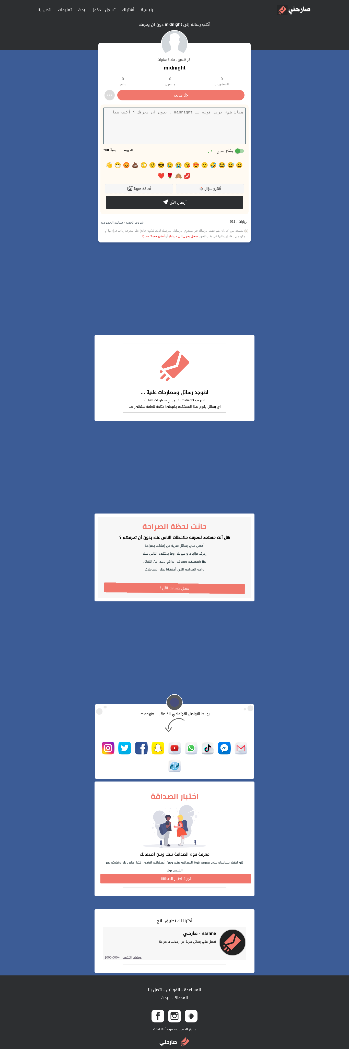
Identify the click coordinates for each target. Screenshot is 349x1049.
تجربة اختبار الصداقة (176, 878)
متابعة (178, 95)
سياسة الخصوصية (111, 222)
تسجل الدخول (103, 10)
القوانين (172, 990)
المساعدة (192, 990)
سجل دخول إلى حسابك (183, 236)
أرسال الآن (177, 202)
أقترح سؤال (210, 188)
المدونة (180, 998)
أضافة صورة (142, 188)
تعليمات (65, 10)
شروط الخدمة (134, 222)
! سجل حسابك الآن (174, 588)
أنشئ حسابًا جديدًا (153, 236)
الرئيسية (148, 10)
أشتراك (128, 10)
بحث (81, 10)
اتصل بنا (45, 10)
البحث (166, 998)
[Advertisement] (174, 288)
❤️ (161, 176)
